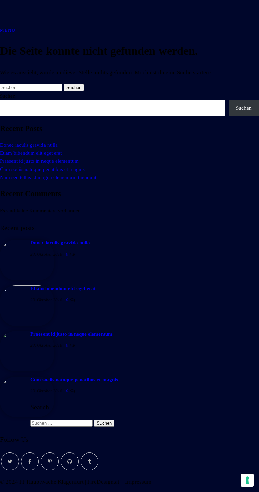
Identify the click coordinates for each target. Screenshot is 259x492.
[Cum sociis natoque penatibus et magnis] (27, 415)
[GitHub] (70, 461)
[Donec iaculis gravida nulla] (27, 278)
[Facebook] (30, 461)
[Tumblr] (89, 461)
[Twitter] (10, 461)
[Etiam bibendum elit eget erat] (27, 324)
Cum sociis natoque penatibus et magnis (42, 169)
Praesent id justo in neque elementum (39, 161)
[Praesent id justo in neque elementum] (27, 369)
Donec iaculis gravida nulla (29, 145)
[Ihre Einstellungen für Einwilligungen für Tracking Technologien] (247, 480)
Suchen (8, 96)
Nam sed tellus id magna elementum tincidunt (48, 177)
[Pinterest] (50, 461)
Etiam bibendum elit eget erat (31, 153)
